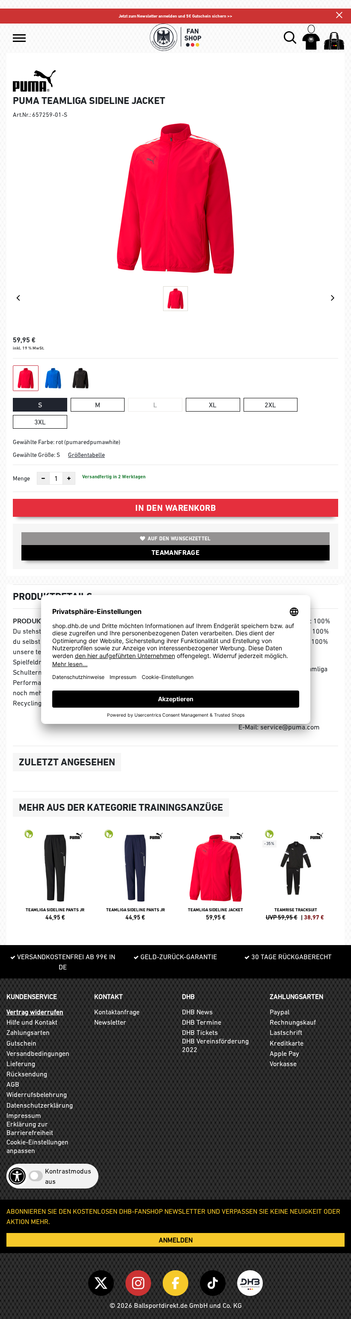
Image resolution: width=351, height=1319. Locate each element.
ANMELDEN (176, 1240)
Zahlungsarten (28, 1032)
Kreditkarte (286, 1043)
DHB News (197, 1012)
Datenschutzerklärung (39, 1105)
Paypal (279, 1012)
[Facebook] (177, 1281)
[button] (19, 38)
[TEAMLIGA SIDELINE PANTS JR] (55, 878)
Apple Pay (284, 1053)
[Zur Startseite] (175, 37)
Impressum (23, 1115)
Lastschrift (286, 1032)
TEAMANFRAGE (175, 552)
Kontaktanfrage (117, 1012)
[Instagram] (139, 1281)
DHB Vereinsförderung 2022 (215, 1045)
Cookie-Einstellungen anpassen (37, 1146)
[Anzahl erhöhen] (68, 478)
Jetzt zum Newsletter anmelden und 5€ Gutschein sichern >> (175, 16)
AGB (12, 1084)
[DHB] (250, 1281)
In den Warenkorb (175, 508)
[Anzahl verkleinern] (43, 478)
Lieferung (20, 1063)
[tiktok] (214, 1281)
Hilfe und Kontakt (31, 1022)
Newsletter (110, 1022)
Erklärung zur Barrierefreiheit (29, 1128)
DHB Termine (201, 1022)
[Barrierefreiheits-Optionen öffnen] (17, 1176)
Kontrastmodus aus (68, 1176)
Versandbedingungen (37, 1053)
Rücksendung (26, 1074)
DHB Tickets (200, 1032)
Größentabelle (86, 454)
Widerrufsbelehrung (36, 1094)
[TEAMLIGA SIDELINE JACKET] (216, 878)
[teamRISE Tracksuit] (296, 878)
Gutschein (21, 1043)
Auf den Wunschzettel (179, 539)
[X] (102, 1281)
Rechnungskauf (293, 1022)
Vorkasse (283, 1063)
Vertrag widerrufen (34, 1012)
